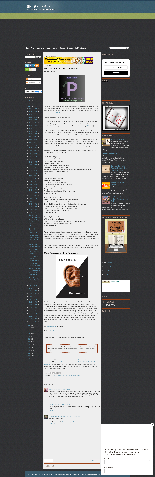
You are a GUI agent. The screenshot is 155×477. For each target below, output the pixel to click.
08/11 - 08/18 (33, 165)
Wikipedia (90, 126)
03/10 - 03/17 (33, 296)
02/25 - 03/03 (33, 302)
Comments (31, 83)
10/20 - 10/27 (33, 137)
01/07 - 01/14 (33, 322)
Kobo (108, 271)
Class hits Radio (70, 474)
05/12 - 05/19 (33, 201)
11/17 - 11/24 (33, 125)
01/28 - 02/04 (33, 313)
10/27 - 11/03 (33, 134)
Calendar (62, 48)
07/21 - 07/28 (33, 173)
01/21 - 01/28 (33, 316)
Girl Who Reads (38, 6)
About (32, 48)
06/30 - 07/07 (33, 181)
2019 (29, 336)
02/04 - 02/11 (33, 310)
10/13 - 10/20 (33, 139)
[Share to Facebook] (57, 373)
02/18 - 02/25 (33, 305)
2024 (29, 106)
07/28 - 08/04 (33, 170)
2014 (29, 350)
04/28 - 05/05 (33, 207)
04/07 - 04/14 (33, 285)
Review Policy (40, 48)
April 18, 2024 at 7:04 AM (65, 389)
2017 (29, 342)
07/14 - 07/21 (33, 176)
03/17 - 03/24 (33, 293)
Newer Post (48, 461)
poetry (78, 375)
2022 (29, 328)
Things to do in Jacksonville (89, 474)
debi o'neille (53, 389)
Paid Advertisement (80, 48)
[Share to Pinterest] (59, 373)
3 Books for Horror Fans (118, 139)
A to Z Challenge (56, 375)
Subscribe (116, 73)
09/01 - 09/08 (33, 156)
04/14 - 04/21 (33, 212)
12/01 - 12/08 (33, 120)
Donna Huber (72, 375)
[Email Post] (49, 373)
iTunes (109, 275)
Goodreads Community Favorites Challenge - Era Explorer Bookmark (118, 168)
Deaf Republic (51, 326)
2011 (29, 359)
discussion (65, 375)
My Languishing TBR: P (69, 422)
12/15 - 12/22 (33, 114)
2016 (29, 344)
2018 (29, 339)
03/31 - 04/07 (33, 288)
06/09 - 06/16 (33, 190)
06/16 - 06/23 (33, 187)
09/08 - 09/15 (33, 153)
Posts (30, 79)
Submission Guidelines (52, 48)
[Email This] (51, 373)
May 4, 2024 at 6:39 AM (73, 416)
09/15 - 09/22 (33, 151)
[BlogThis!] (53, 373)
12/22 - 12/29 (33, 111)
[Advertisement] (77, 30)
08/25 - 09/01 (33, 159)
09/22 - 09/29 (33, 148)
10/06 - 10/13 (33, 142)
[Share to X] (55, 373)
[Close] (152, 424)
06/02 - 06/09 (33, 193)
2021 (29, 330)
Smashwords (111, 267)
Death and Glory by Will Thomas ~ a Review (34, 251)
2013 (29, 353)
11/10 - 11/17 (33, 128)
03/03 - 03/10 (33, 299)
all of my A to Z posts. (57, 113)
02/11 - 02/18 (33, 307)
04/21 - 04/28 (33, 209)
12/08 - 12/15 (33, 117)
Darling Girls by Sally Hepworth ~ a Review (35, 280)
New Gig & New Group (110, 153)
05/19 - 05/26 (33, 198)
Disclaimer (70, 48)
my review (51, 330)
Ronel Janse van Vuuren (57, 416)
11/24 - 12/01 (33, 123)
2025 (29, 103)
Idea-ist (51, 404)
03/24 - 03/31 (33, 291)
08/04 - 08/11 (33, 167)
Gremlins (52, 423)
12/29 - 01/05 (33, 109)
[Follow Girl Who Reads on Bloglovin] (34, 92)
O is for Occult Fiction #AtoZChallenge (34, 258)
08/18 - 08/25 (33, 162)
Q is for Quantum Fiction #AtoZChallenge (34, 231)
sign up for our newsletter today (65, 362)
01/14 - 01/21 (33, 319)
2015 (29, 347)
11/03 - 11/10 (33, 131)
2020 (29, 333)
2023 (29, 325)
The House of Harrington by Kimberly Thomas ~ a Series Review (119, 199)
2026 (29, 100)
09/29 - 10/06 (33, 145)
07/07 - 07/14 (33, 179)
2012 (29, 356)
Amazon (109, 263)
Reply (51, 399)
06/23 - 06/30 (33, 184)
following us (80, 360)
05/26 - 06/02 (33, 195)
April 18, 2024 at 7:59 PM (62, 404)
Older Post (95, 461)
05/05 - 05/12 (33, 204)
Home (27, 48)
